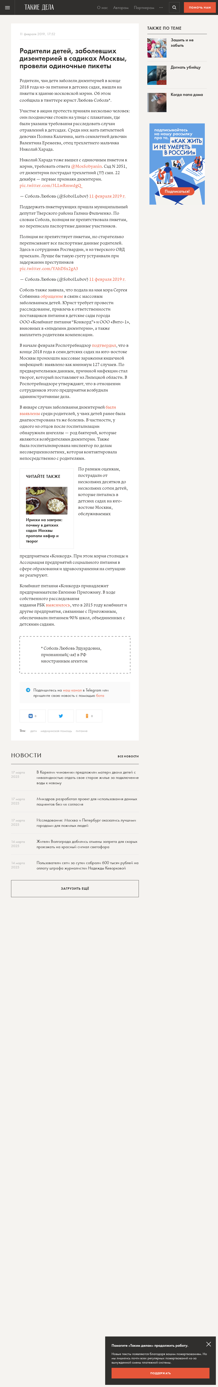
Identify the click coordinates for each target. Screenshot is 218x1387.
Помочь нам (200, 7)
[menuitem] (7, 7)
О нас (102, 7)
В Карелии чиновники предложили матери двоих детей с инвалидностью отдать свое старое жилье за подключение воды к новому (88, 777)
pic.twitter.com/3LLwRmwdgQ (50, 186)
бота (100, 695)
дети (33, 730)
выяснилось (58, 605)
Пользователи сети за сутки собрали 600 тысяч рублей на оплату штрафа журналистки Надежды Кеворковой (88, 865)
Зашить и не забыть (182, 42)
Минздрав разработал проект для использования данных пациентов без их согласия (87, 801)
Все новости (128, 756)
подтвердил (104, 346)
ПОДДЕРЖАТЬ (160, 1373)
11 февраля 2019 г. (107, 196)
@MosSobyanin (86, 166)
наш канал (72, 690)
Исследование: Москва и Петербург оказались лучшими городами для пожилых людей (86, 822)
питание (81, 730)
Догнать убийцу (186, 67)
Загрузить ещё (75, 888)
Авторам (121, 7)
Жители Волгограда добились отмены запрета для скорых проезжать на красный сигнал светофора (87, 844)
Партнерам (144, 7)
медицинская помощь (56, 730)
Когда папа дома (187, 94)
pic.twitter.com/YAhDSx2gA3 (49, 269)
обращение (51, 297)
